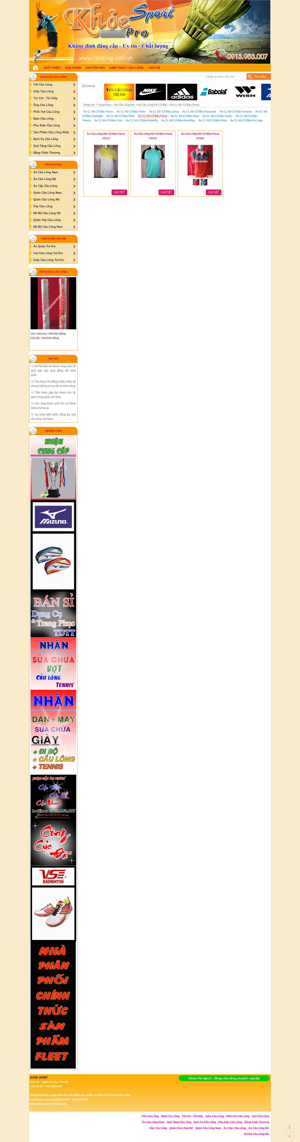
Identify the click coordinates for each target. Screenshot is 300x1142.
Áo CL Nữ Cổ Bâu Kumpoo (236, 111)
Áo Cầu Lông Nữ (124, 104)
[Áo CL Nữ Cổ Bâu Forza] (150, 62)
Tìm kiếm (260, 76)
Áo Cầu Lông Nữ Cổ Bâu (152, 104)
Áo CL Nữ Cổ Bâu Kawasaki (199, 111)
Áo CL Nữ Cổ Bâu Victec (217, 116)
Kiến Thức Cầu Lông (126, 67)
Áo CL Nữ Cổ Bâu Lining (164, 111)
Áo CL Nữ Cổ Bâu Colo (108, 120)
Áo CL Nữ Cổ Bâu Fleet (120, 116)
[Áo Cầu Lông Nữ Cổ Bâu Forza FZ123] (153, 178)
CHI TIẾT (119, 192)
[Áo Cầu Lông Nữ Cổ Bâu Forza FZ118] (200, 178)
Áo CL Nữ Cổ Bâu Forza (152, 116)
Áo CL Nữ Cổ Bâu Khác (213, 120)
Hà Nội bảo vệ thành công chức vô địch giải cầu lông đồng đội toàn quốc (53, 371)
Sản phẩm (73, 67)
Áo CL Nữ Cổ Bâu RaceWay (178, 120)
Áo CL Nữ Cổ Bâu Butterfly (142, 120)
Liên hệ (154, 67)
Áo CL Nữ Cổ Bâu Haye (185, 116)
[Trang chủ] (35, 68)
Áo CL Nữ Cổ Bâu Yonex (98, 111)
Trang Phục (105, 104)
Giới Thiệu (52, 67)
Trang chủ (89, 104)
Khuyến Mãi (95, 67)
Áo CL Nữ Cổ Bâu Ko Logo (246, 120)
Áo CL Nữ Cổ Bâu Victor (131, 111)
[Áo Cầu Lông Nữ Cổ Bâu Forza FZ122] (106, 178)
